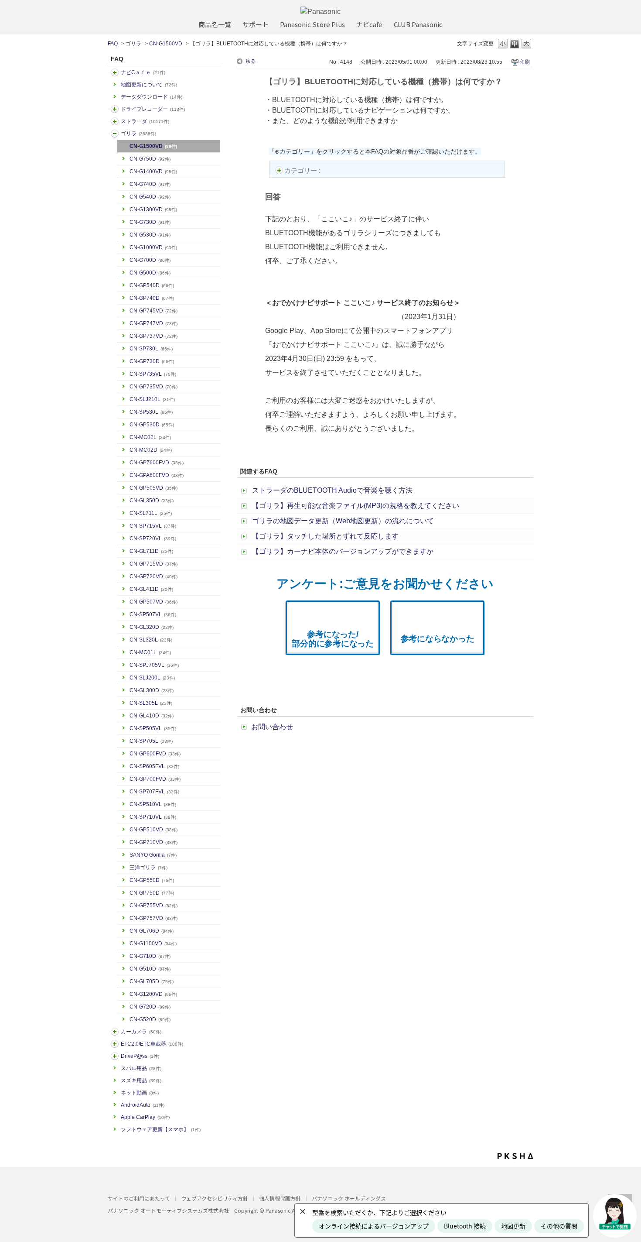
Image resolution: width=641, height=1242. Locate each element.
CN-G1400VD (153, 171)
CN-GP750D (152, 893)
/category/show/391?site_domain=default (115, 121)
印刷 (524, 62)
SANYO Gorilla (153, 855)
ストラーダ (145, 121)
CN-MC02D (151, 450)
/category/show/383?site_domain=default (115, 133)
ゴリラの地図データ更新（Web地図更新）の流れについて (343, 521)
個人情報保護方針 (280, 1198)
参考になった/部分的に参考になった (333, 639)
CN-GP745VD (153, 311)
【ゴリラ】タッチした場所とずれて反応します (325, 536)
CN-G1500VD (165, 44)
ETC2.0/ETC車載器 (152, 1044)
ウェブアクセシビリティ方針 (214, 1198)
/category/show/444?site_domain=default (115, 1044)
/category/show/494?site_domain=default (115, 1032)
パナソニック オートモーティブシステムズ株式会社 (168, 1210)
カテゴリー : (303, 170)
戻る (250, 61)
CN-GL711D (151, 551)
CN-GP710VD (153, 842)
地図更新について (149, 85)
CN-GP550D (152, 880)
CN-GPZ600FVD (157, 463)
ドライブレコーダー (153, 109)
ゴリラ (133, 44)
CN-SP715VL (153, 526)
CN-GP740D (152, 298)
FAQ (113, 44)
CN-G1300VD (153, 209)
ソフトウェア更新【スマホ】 (161, 1129)
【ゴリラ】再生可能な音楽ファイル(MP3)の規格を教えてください (355, 505)
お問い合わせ (272, 727)
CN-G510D (150, 969)
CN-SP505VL (153, 728)
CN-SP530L (151, 412)
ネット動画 (140, 1093)
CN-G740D (150, 184)
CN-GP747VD (153, 323)
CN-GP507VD (153, 602)
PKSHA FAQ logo (515, 1156)
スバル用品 (141, 1068)
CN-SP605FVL (154, 766)
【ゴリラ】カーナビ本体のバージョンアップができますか (342, 551)
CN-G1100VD (153, 943)
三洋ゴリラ (148, 868)
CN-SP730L (151, 349)
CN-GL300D (152, 690)
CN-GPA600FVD (157, 475)
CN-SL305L (151, 703)
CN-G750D (150, 159)
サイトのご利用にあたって (139, 1198)
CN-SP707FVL (154, 792)
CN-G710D (150, 956)
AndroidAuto (142, 1105)
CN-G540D (150, 197)
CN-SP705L (151, 741)
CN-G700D (150, 260)
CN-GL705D (152, 981)
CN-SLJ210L (152, 399)
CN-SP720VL (153, 538)
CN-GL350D (152, 500)
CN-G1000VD (153, 247)
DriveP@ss (140, 1056)
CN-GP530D (152, 425)
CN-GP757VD (153, 918)
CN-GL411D (151, 589)
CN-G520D (150, 1019)
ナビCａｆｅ (143, 72)
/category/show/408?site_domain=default (115, 72)
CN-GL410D (152, 716)
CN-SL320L (151, 640)
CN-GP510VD (153, 830)
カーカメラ (141, 1032)
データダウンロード (151, 97)
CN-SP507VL (153, 614)
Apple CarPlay (145, 1117)
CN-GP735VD (153, 387)
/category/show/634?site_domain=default (115, 109)
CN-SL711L (151, 513)
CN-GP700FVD (155, 779)
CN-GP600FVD (155, 754)
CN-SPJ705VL (154, 665)
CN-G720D (150, 1007)
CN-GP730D (152, 361)
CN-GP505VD (153, 488)
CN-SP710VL (153, 817)
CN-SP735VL (153, 374)
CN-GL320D (152, 627)
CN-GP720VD (153, 576)
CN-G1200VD (153, 994)
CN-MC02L (150, 437)
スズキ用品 (141, 1080)
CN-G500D (150, 273)
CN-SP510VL (153, 804)
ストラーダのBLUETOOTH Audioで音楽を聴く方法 (332, 490)
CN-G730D (150, 222)
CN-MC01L (150, 652)
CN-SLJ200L (152, 678)
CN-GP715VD (153, 564)
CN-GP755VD (153, 905)
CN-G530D (150, 235)
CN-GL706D (152, 931)
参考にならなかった (437, 638)
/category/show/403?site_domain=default (115, 1056)
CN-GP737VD (153, 336)
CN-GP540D (152, 285)
